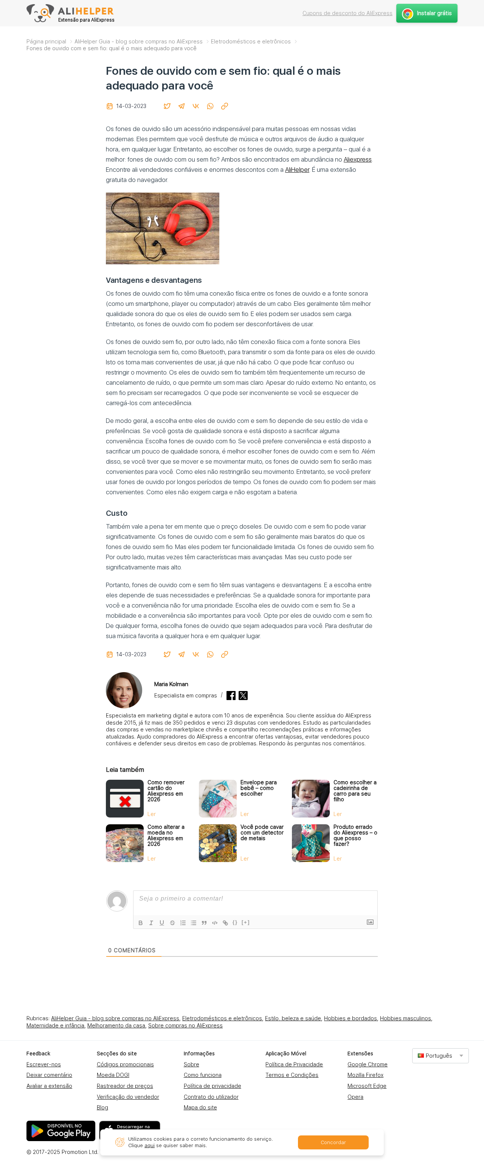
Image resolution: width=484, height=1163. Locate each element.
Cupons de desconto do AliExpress (347, 13)
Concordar (333, 1142)
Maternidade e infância (55, 1026)
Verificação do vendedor (128, 1097)
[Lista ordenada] (183, 922)
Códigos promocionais (125, 1064)
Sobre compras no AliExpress (185, 1026)
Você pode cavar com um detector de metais (262, 832)
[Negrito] (140, 922)
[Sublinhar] (162, 922)
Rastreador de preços (125, 1086)
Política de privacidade (212, 1086)
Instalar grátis (434, 13)
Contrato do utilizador (211, 1097)
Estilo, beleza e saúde (293, 1018)
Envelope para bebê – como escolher (258, 788)
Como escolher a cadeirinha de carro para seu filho (355, 790)
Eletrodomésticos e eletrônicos (222, 1018)
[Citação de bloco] (204, 922)
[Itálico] (151, 922)
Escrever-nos (43, 1064)
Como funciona (203, 1075)
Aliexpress (358, 159)
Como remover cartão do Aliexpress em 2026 (166, 790)
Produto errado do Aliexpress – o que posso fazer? (355, 835)
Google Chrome (367, 1064)
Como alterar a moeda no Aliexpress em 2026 (166, 835)
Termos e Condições (291, 1075)
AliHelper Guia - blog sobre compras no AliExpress (115, 1018)
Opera (355, 1097)
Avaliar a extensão (49, 1086)
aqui (149, 1145)
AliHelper (297, 169)
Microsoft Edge (366, 1086)
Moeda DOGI (113, 1075)
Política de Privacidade (294, 1064)
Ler (151, 814)
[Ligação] (225, 922)
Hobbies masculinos (405, 1018)
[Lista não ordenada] (193, 922)
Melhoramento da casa (116, 1026)
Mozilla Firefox (365, 1075)
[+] (246, 922)
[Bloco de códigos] (214, 922)
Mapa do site (200, 1107)
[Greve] (172, 922)
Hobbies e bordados (350, 1018)
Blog (102, 1107)
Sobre (191, 1064)
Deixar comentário (49, 1075)
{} (235, 922)
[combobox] (440, 1055)
